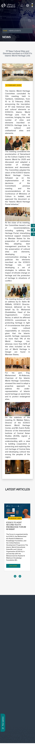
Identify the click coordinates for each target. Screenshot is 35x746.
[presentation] (15, 576)
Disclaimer (19, 733)
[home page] (9, 5)
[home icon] (22, 5)
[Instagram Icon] (7, 692)
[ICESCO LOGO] (17, 609)
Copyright (11, 733)
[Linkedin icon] (3, 692)
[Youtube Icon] (12, 692)
